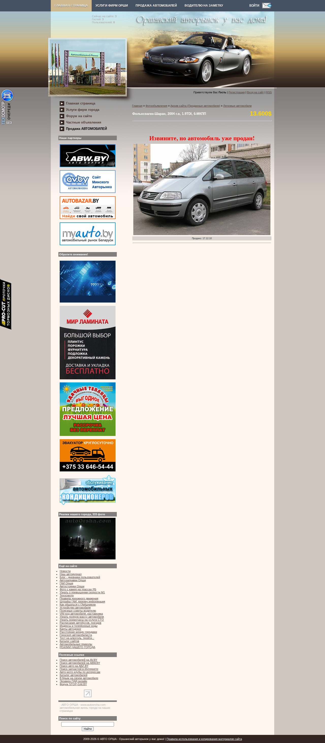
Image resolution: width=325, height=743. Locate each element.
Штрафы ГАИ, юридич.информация (82, 601)
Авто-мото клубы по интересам (80, 672)
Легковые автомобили (237, 105)
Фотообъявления (156, 105)
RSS (269, 92)
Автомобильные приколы (76, 644)
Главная (137, 105)
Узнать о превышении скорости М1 (82, 592)
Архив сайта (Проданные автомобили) (195, 105)
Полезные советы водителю (78, 610)
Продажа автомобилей (156, 5)
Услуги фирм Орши (111, 5)
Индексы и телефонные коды (79, 625)
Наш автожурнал (71, 574)
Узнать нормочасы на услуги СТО (82, 619)
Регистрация (237, 92)
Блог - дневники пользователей (80, 577)
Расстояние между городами (78, 631)
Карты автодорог (70, 628)
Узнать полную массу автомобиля (82, 616)
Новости (65, 571)
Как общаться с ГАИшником (78, 604)
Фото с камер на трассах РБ (78, 589)
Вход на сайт (255, 92)
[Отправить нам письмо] (267, 7)
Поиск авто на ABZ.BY (74, 665)
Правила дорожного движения (79, 598)
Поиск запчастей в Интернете (79, 668)
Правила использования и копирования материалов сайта (204, 738)
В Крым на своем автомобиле (79, 678)
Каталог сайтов (69, 641)
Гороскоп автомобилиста (76, 634)
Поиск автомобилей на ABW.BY (80, 662)
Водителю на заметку (204, 5)
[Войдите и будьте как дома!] (255, 7)
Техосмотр (67, 595)
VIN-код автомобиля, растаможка (81, 613)
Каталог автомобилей (73, 675)
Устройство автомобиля (75, 607)
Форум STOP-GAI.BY (73, 684)
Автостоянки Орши (72, 586)
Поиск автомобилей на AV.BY (78, 659)
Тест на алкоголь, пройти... (77, 638)
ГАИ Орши (66, 583)
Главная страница (71, 5)
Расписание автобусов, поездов (80, 622)
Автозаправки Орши (73, 580)
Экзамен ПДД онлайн (73, 681)
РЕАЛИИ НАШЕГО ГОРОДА (77, 647)
